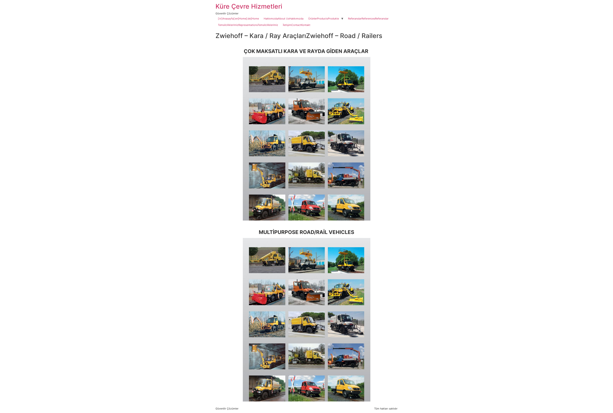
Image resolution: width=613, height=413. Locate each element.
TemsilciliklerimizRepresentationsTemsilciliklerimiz (248, 25)
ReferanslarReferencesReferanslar (368, 18)
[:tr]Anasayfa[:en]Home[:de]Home (238, 18)
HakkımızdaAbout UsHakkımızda (283, 18)
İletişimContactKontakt (296, 25)
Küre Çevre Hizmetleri (249, 6)
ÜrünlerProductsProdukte (323, 18)
